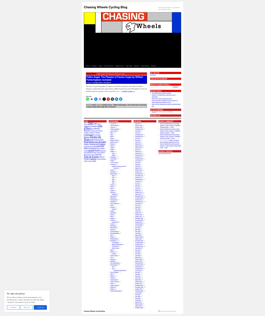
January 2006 (138, 305)
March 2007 (138, 279)
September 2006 (139, 291)
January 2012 (138, 171)
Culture (112, 160)
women (89, 161)
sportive (99, 152)
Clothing (153, 66)
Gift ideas (112, 192)
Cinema (112, 147)
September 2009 (139, 224)
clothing (86, 132)
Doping (112, 170)
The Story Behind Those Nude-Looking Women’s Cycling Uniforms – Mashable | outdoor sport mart (170, 130)
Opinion (112, 224)
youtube (94, 161)
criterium (97, 132)
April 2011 (138, 188)
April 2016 (138, 131)
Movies (112, 214)
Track (111, 274)
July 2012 (137, 162)
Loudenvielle (99, 146)
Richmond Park (114, 238)
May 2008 (137, 253)
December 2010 (139, 196)
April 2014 (138, 142)
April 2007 (138, 277)
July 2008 (137, 250)
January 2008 (138, 261)
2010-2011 (116, 168)
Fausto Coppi (100, 107)
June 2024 (137, 123)
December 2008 (139, 240)
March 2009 (138, 235)
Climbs (112, 149)
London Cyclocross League (118, 166)
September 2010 (139, 201)
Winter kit (112, 287)
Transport (112, 277)
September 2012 (139, 158)
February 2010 (138, 214)
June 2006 (137, 296)
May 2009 (137, 231)
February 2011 (138, 192)
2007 (95, 123)
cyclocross (88, 134)
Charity (112, 145)
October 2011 (138, 177)
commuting (91, 132)
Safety (111, 250)
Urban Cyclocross (114, 281)
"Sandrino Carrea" (106, 105)
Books (94, 105)
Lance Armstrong (91, 144)
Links (111, 205)
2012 (113, 266)
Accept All (40, 307)
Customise (13, 307)
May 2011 (137, 186)
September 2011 (139, 179)
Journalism (113, 201)
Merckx (98, 148)
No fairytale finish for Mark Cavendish (161, 93)
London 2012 (115, 222)
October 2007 (138, 266)
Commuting (113, 157)
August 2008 (138, 248)
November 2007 (139, 264)
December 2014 (139, 134)
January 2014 (138, 147)
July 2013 (137, 149)
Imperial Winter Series (117, 244)
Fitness (112, 186)
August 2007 (138, 270)
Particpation (113, 225)
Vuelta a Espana (114, 285)
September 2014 (139, 136)
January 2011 (138, 194)
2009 (113, 181)
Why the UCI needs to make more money (162, 98)
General (112, 190)
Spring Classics (114, 255)
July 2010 (137, 205)
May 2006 (137, 298)
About (100, 66)
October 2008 (138, 244)
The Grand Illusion (115, 263)
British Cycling (114, 142)
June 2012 (137, 164)
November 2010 (139, 198)
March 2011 (138, 190)
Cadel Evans (93, 131)
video (85, 161)
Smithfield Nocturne (91, 152)
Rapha (97, 150)
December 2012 (139, 155)
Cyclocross (113, 164)
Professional (115, 246)
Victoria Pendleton (101, 159)
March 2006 (138, 302)
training (93, 158)
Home (88, 66)
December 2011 (139, 173)
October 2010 (138, 199)
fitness (97, 139)
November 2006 (139, 287)
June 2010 (137, 207)
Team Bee (129, 66)
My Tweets (153, 75)
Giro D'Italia (113, 196)
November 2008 (139, 242)
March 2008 (138, 257)
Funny (112, 188)
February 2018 (138, 127)
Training (112, 276)
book (129, 105)
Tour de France (108, 66)
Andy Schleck (113, 131)
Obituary (112, 218)
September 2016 (139, 129)
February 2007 (138, 281)
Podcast (94, 66)
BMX (111, 136)
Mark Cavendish (90, 148)
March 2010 (138, 212)
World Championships (115, 291)
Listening (112, 207)
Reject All (27, 307)
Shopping (112, 251)
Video (111, 283)
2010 (113, 183)
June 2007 (137, 274)
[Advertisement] (132, 48)
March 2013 (138, 151)
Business (112, 144)
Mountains (113, 212)
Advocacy (112, 127)
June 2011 (137, 184)
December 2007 (139, 263)
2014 (113, 268)
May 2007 (137, 276)
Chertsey (100, 131)
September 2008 (139, 246)
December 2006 (139, 285)
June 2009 (137, 229)
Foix (102, 139)
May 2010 (137, 209)
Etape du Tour (119, 66)
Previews (112, 229)
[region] (27, 301)
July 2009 (137, 227)
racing (91, 150)
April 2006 (138, 300)
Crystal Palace (115, 242)
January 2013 (138, 153)
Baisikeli (154, 112)
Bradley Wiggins (114, 140)
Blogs (111, 134)
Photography (113, 227)
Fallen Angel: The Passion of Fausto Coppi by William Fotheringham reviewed (115, 78)
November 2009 (139, 220)
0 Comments (112, 107)
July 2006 (137, 294)
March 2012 (138, 168)
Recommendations (114, 233)
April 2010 (138, 211)
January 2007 (138, 283)
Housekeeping (113, 199)
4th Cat (85, 124)
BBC (93, 128)
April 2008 (138, 255)
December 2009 (139, 218)
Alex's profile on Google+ (164, 153)
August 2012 (138, 160)
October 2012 (138, 157)
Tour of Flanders (114, 272)
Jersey (113, 153)
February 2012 (138, 170)
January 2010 (138, 216)
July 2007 (137, 272)
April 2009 (138, 233)
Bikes (111, 132)
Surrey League (91, 154)
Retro (111, 235)
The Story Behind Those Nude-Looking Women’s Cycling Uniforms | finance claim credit (170, 145)
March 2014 (138, 144)
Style (111, 257)
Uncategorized (113, 279)
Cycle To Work (114, 162)
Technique (112, 261)
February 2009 (138, 237)
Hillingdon (94, 141)
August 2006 (138, 292)
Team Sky (98, 154)
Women (112, 289)
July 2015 (137, 132)
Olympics (112, 220)
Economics (113, 171)
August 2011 (138, 181)
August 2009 (138, 225)
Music (111, 216)
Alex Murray (107, 82)
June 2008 (137, 251)
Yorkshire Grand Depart (119, 270)
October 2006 (138, 289)
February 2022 (138, 125)
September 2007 (139, 268)
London (102, 143)
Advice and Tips (114, 125)
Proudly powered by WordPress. (168, 311)
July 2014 (137, 138)
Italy (106, 107)
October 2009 (138, 222)
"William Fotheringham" (120, 105)
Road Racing (145, 66)
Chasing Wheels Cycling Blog (105, 7)
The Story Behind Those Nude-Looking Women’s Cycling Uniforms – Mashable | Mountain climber (170, 125)
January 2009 (138, 238)
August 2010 (138, 203)
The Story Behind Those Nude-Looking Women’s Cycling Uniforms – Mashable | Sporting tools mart (170, 136)
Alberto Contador (90, 126)
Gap (86, 141)
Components (113, 158)
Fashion (92, 139)
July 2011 (137, 183)
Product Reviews (114, 231)
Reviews (136, 66)
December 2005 (139, 307)
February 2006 (138, 304)
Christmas (114, 194)
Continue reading (128, 91)
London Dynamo (88, 146)
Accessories (113, 123)
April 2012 (138, 166)
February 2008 (138, 259)
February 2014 (138, 145)
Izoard (102, 141)
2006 (90, 123)
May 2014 (137, 140)
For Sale (114, 253)
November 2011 (139, 175)
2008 (113, 179)
